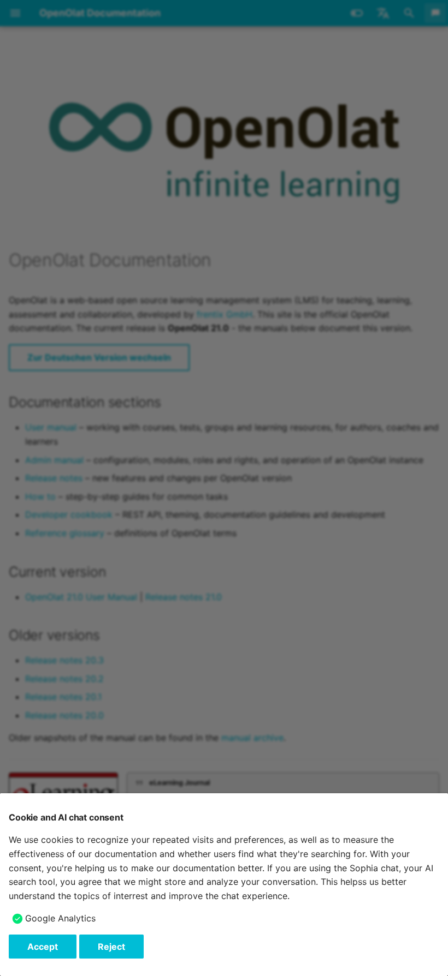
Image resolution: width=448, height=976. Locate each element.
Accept (42, 946)
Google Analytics (60, 918)
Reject (111, 946)
